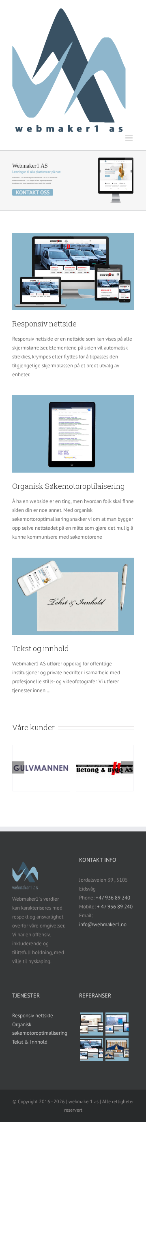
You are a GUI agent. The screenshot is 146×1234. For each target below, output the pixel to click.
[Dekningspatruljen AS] (117, 1024)
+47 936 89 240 (113, 897)
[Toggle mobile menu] (129, 138)
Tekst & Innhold (29, 1041)
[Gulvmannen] (117, 1049)
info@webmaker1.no (103, 924)
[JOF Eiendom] (91, 1024)
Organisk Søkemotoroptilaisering (68, 486)
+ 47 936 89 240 (115, 906)
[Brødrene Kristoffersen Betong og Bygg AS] (91, 1049)
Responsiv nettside (44, 323)
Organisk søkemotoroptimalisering (39, 1029)
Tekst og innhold (40, 648)
